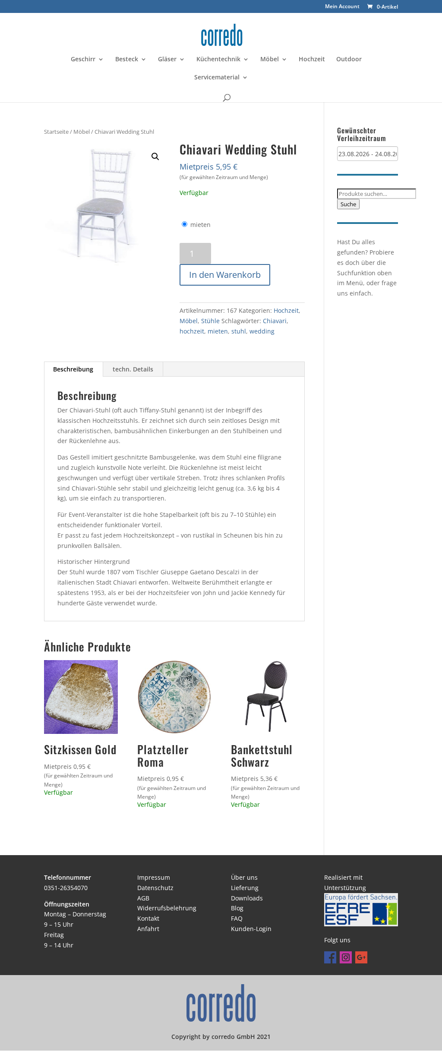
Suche (348, 204)
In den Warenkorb (225, 274)
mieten (200, 224)
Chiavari (275, 321)
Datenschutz (155, 888)
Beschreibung (73, 369)
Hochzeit (312, 59)
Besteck (126, 59)
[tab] (73, 369)
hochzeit (192, 331)
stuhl (238, 331)
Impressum (153, 877)
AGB (143, 898)
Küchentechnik (218, 59)
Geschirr (83, 59)
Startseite (56, 131)
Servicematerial (217, 77)
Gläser (167, 59)
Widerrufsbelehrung (166, 908)
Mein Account (342, 7)
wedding (262, 331)
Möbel (269, 59)
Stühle (210, 321)
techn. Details (133, 369)
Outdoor (349, 59)
